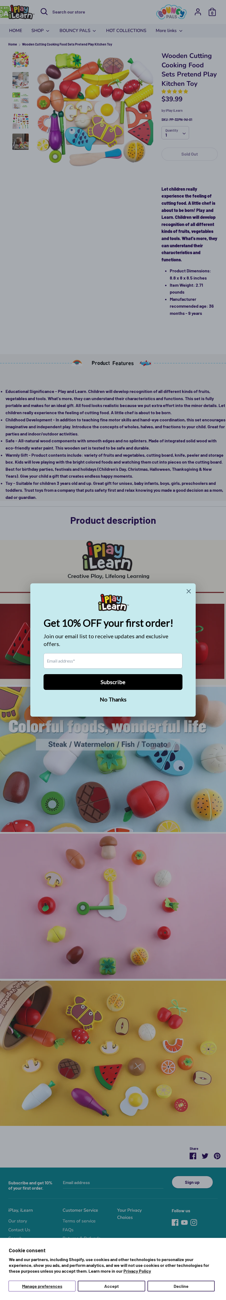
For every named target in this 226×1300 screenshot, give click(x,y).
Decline (181, 1286)
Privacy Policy (137, 1271)
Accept (111, 1286)
